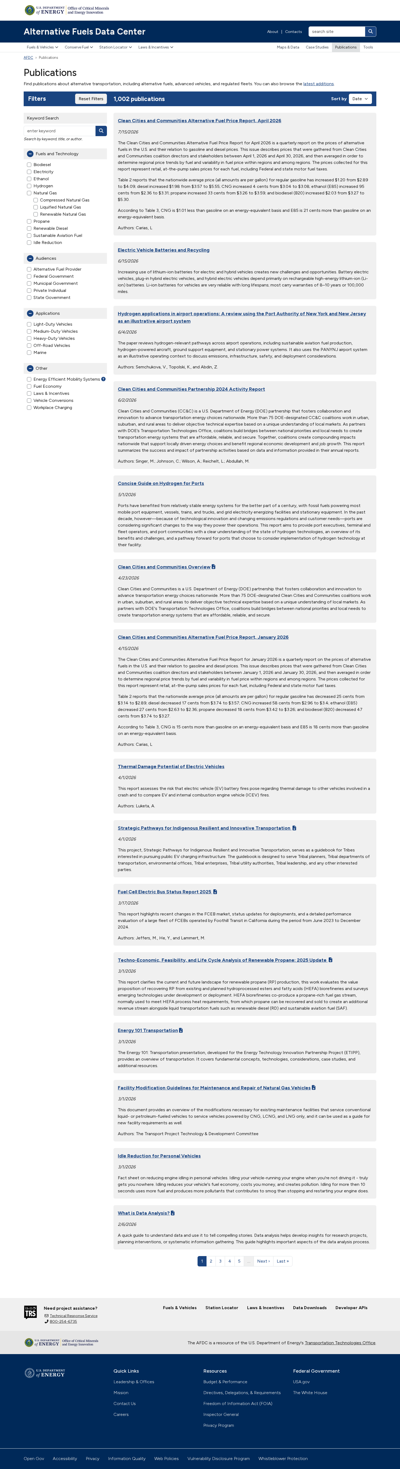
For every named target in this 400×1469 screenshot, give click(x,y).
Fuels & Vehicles (40, 47)
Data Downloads (310, 1307)
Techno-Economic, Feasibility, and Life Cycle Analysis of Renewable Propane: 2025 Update (223, 960)
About (272, 31)
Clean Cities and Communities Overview (164, 567)
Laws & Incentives (154, 47)
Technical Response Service (73, 1316)
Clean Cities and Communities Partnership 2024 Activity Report (191, 389)
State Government (51, 297)
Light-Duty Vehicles (52, 324)
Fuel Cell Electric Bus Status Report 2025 (165, 891)
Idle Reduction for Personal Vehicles (159, 1156)
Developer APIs (352, 1307)
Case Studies (317, 47)
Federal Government (53, 276)
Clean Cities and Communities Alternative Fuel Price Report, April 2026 (199, 120)
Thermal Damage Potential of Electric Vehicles (171, 766)
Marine (40, 352)
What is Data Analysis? (144, 1213)
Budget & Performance (225, 1381)
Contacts (293, 31)
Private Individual (49, 290)
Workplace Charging (52, 407)
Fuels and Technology (57, 153)
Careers (121, 1414)
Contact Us (124, 1403)
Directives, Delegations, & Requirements (242, 1392)
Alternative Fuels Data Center (85, 31)
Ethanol (41, 178)
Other (41, 368)
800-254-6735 (63, 1321)
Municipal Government (55, 283)
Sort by (339, 98)
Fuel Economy (47, 386)
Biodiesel (42, 164)
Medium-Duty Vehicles (55, 331)
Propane (41, 221)
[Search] (370, 31)
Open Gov (34, 1458)
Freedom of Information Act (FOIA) (237, 1403)
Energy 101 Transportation (148, 1030)
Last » (283, 1261)
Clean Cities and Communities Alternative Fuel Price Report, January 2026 (203, 637)
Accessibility (65, 1458)
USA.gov (301, 1381)
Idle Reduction (47, 242)
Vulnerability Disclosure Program (218, 1458)
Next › (263, 1261)
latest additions (318, 83)
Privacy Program (218, 1425)
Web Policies (166, 1458)
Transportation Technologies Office (340, 1342)
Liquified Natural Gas (60, 207)
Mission (120, 1392)
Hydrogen (43, 185)
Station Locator (113, 47)
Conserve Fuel (77, 47)
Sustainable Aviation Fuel (57, 235)
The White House (310, 1392)
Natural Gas (45, 193)
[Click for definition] (103, 379)
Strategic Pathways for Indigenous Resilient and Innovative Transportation (204, 828)
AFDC (28, 58)
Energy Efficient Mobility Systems (66, 379)
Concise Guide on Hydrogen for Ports (161, 483)
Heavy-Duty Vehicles (54, 338)
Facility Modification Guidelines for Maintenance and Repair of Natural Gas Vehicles (214, 1088)
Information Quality (127, 1458)
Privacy (92, 1458)
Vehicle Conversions (53, 400)
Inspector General (221, 1414)
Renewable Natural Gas (63, 214)
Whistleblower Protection (283, 1458)
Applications (48, 313)
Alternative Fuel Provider (57, 269)
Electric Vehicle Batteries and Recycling (164, 250)
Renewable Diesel (50, 228)
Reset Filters (91, 98)
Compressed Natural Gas (65, 200)
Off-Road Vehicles (51, 345)
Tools (368, 47)
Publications (346, 47)
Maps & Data (288, 47)
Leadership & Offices (133, 1381)
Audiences (46, 258)
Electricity (43, 171)
